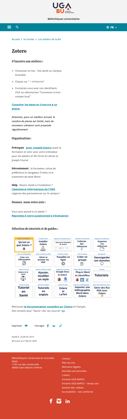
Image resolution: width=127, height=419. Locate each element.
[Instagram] (59, 402)
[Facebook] (51, 402)
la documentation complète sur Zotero (48, 306)
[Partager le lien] (61, 326)
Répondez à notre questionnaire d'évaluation (40, 215)
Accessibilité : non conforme (77, 391)
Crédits (66, 375)
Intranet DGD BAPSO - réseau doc (80, 383)
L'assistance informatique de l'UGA (33, 189)
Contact (66, 358)
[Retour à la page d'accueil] (63, 8)
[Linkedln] (67, 402)
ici (63, 311)
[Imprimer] (26, 326)
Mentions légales (71, 366)
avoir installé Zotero (38, 147)
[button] (17, 27)
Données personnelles (74, 371)
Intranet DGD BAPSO (73, 379)
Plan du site (68, 362)
